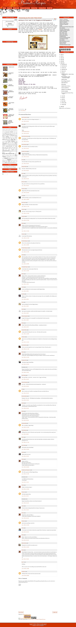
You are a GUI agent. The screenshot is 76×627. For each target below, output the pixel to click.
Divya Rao (23, 445)
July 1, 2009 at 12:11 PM (25, 251)
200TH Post (9, 129)
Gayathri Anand (24, 151)
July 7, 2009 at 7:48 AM (25, 509)
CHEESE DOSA (64, 79)
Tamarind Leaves (4, 161)
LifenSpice (23, 571)
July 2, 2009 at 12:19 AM (25, 357)
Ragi (16, 150)
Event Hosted (23, 110)
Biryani (14, 133)
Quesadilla (11, 150)
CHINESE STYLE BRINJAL (66, 89)
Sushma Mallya (24, 329)
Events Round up (8, 142)
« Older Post (55, 612)
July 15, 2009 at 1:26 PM (25, 568)
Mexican (10, 147)
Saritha (23, 403)
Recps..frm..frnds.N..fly (8, 153)
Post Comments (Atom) (26, 614)
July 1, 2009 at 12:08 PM (25, 244)
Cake (7, 135)
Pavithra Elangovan (25, 240)
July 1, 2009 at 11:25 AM (25, 213)
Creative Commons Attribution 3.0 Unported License (36, 619)
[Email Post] (25, 109)
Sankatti (12, 156)
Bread (3, 135)
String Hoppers (12, 158)
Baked (6, 133)
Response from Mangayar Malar (6, 155)
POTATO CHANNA (64, 91)
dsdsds (23, 309)
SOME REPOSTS (64, 82)
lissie (22, 159)
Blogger (14, 166)
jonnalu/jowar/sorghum (9, 146)
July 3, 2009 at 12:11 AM (25, 442)
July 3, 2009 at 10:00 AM (25, 466)
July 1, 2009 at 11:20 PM (25, 333)
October (63, 67)
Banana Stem (11, 133)
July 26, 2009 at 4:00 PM (25, 575)
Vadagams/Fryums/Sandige (11, 162)
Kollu (3, 147)
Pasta (16, 148)
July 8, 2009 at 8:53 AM (25, 540)
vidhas (23, 505)
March (63, 101)
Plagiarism (12, 149)
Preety (23, 437)
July (62, 72)
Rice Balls (13, 155)
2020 (61, 54)
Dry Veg (13, 139)
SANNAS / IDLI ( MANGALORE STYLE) (11, 115)
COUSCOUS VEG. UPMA (10, 97)
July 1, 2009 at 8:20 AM (25, 121)
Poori (16, 149)
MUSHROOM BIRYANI (10, 73)
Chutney (7, 136)
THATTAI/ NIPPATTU (65, 87)
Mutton (12, 147)
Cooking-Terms (42, 8)
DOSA (3, 139)
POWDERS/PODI (5, 150)
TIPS (11, 161)
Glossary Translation (25, 8)
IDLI (16, 144)
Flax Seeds (10, 143)
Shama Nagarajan (24, 382)
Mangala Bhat (24, 166)
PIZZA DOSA (63, 84)
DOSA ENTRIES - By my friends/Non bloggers (65, 77)
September (63, 69)
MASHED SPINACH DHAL (11, 85)
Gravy (16, 143)
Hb (22, 389)
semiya (14, 156)
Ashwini (23, 209)
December (63, 64)
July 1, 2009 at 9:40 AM (25, 170)
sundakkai (16, 158)
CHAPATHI (12, 135)
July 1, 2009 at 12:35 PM (25, 263)
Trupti (23, 124)
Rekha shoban (24, 543)
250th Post (13, 129)
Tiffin (9, 161)
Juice (13, 146)
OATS (9, 148)
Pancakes (14, 148)
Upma (6, 162)
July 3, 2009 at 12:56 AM (25, 449)
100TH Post (3, 129)
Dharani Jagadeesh (25, 316)
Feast (13, 142)
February (63, 102)
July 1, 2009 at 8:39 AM (25, 141)
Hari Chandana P (24, 117)
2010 (61, 61)
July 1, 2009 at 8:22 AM (25, 133)
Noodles (6, 148)
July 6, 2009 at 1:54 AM (25, 482)
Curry (6, 138)
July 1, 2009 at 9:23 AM (25, 156)
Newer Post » (21, 612)
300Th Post (15, 129)
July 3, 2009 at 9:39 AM (25, 456)
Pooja (23, 302)
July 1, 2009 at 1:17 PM (25, 284)
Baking (8, 133)
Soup (9, 158)
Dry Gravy (9, 139)
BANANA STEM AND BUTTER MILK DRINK (10, 122)
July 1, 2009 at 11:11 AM (25, 206)
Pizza (6, 149)
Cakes (9, 135)
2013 (61, 56)
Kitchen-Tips (34, 8)
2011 (61, 59)
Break (5, 135)
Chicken (15, 135)
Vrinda (23, 287)
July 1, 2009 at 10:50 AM (25, 192)
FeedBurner (12, 24)
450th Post (9, 130)
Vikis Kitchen (24, 430)
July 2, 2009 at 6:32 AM (25, 393)
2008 (61, 106)
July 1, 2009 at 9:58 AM (25, 185)
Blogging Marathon (9, 134)
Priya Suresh (24, 202)
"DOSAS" (40, 29)
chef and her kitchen (25, 136)
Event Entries (11, 141)
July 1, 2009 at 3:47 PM (25, 299)
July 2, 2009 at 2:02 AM (25, 379)
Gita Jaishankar (24, 144)
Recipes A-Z (16, 8)
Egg (6, 141)
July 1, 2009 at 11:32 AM (25, 220)
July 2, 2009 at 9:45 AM (25, 420)
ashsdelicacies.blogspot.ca (26, 469)
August (63, 71)
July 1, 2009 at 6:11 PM (25, 326)
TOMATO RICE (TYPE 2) (65, 86)
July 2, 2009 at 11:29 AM (25, 427)
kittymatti (23, 216)
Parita (23, 173)
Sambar (9, 156)
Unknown (23, 188)
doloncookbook (24, 396)
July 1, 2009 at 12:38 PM (25, 270)
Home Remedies (13, 144)
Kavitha (23, 293)
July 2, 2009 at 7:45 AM (25, 400)
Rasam (3, 152)
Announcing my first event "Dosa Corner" (30, 17)
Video (16, 162)
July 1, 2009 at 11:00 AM (25, 199)
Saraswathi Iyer (24, 345)
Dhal (9, 138)
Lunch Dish (6, 147)
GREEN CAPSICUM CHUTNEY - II (10, 80)
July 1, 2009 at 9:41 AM (25, 178)
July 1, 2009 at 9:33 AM (25, 163)
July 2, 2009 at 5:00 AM (25, 386)
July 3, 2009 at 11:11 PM (25, 473)
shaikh (23, 254)
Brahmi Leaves (15, 134)
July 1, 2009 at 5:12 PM (25, 313)
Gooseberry (13, 143)
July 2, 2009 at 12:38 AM (25, 364)
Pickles (3, 149)
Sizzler (3, 158)
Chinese (3, 136)
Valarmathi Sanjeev (25, 266)
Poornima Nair (24, 360)
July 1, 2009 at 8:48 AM (25, 148)
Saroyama (42, 625)
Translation (13, 161)
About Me (9, 8)
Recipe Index (13, 152)
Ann (22, 195)
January (63, 104)
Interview (3, 146)
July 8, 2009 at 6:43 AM (25, 531)
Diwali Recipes (15, 138)
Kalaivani (23, 181)
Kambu (16, 146)
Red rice (16, 153)
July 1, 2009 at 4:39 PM (25, 306)
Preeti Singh (24, 375)
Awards (11, 131)
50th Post (15, 130)
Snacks (6, 158)
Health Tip (49, 8)
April (62, 99)
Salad (7, 156)
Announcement (7, 131)
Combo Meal (12, 136)
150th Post (7, 129)
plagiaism (9, 149)
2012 (61, 57)
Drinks (6, 139)
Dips (11, 138)
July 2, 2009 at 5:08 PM (25, 434)
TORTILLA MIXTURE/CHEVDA (11, 91)
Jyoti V (23, 562)
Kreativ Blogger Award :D (65, 81)
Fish (7, 143)
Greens (3, 144)
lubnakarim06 (24, 423)
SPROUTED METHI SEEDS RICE (10, 109)
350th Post (3, 130)
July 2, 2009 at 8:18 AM (25, 408)
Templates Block (43, 624)
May (62, 97)
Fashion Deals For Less (25, 131)
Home (4, 8)
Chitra (23, 527)
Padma (23, 223)
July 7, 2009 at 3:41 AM (25, 502)
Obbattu (12, 148)
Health (9, 144)
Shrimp (16, 156)
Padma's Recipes (32, 2)
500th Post (12, 130)
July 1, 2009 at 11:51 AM (25, 237)
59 (55, 19)
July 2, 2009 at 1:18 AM (25, 372)
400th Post (6, 130)
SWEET (9, 160)
